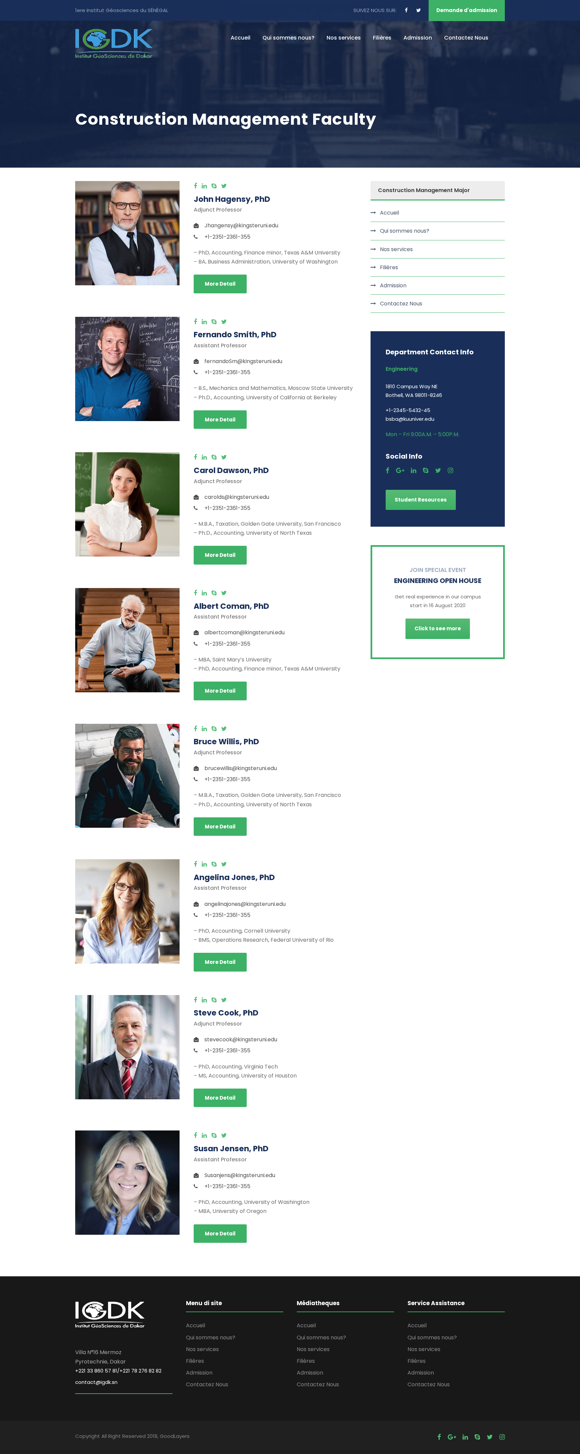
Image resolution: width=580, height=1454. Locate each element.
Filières (382, 38)
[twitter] (418, 10)
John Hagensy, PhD (232, 199)
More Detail (220, 283)
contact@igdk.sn (96, 1382)
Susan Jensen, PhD (231, 1148)
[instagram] (450, 470)
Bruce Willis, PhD (226, 741)
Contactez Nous (466, 38)
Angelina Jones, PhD (234, 877)
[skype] (213, 186)
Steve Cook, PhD (226, 1012)
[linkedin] (204, 186)
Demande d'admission (466, 10)
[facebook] (406, 10)
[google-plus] (400, 470)
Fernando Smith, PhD (235, 334)
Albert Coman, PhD (231, 606)
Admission (417, 38)
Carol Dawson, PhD (231, 470)
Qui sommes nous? (288, 38)
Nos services (344, 38)
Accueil (240, 38)
